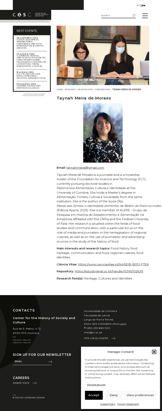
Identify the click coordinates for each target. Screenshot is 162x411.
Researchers (85, 89)
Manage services (96, 384)
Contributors (102, 89)
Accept (93, 395)
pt (138, 5)
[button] (154, 352)
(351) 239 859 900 (97, 328)
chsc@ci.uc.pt (93, 332)
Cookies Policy (22, 343)
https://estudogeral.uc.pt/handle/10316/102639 (109, 271)
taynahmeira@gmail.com (85, 168)
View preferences (140, 395)
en (143, 5)
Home (60, 89)
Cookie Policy (107, 403)
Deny (114, 395)
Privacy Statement (128, 403)
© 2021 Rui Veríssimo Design (29, 398)
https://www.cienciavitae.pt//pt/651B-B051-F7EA (113, 264)
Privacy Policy (22, 340)
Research (70, 89)
